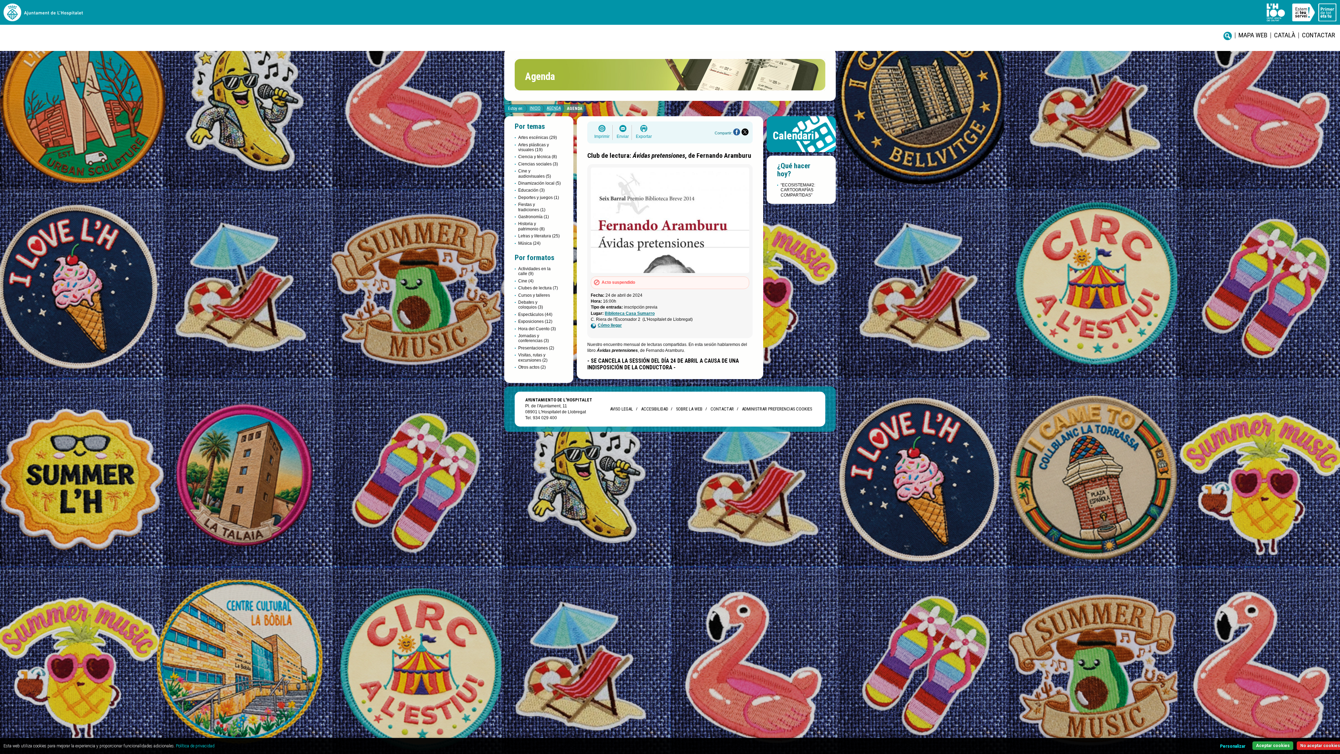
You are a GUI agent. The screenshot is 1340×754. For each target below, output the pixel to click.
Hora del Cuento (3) (537, 328)
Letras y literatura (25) (539, 236)
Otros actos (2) (532, 367)
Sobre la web (689, 409)
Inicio (535, 108)
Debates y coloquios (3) (530, 305)
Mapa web (1252, 35)
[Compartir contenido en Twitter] (745, 131)
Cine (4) (526, 281)
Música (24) (529, 243)
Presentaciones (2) (536, 348)
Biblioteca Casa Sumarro (630, 313)
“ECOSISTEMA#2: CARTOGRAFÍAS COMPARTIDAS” (798, 190)
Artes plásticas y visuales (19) (533, 147)
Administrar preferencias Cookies (777, 409)
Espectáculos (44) (535, 314)
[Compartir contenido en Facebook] (736, 131)
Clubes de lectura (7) (538, 288)
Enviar (623, 136)
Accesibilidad (654, 409)
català (1284, 35)
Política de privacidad (195, 746)
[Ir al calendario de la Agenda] (801, 154)
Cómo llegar (610, 325)
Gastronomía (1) (533, 216)
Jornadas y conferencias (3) (533, 338)
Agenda (554, 108)
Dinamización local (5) (539, 183)
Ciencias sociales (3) (538, 164)
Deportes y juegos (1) (538, 197)
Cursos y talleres (534, 295)
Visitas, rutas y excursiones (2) (533, 357)
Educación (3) (531, 190)
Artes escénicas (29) (537, 137)
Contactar (1318, 35)
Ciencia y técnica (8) (537, 156)
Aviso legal (621, 409)
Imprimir (602, 136)
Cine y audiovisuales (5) (534, 173)
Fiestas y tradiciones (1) (531, 207)
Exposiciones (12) (535, 321)
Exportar (644, 136)
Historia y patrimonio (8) (531, 226)
